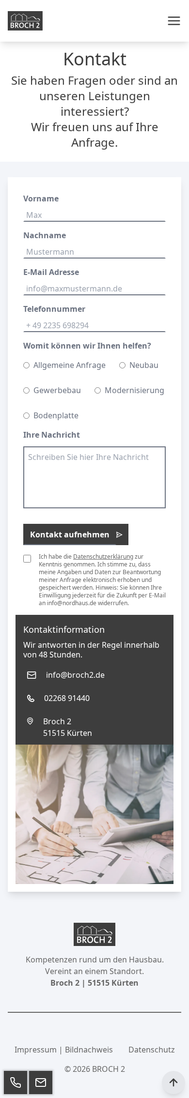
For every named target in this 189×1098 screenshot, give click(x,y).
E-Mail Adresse (51, 272)
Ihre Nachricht (51, 434)
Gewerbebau (57, 390)
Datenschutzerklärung (103, 556)
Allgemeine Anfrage (69, 365)
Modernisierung (134, 390)
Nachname (44, 235)
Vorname (41, 198)
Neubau (143, 365)
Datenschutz (151, 1049)
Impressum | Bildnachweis (64, 1049)
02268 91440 (67, 698)
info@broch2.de (75, 675)
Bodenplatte (56, 415)
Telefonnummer (54, 309)
